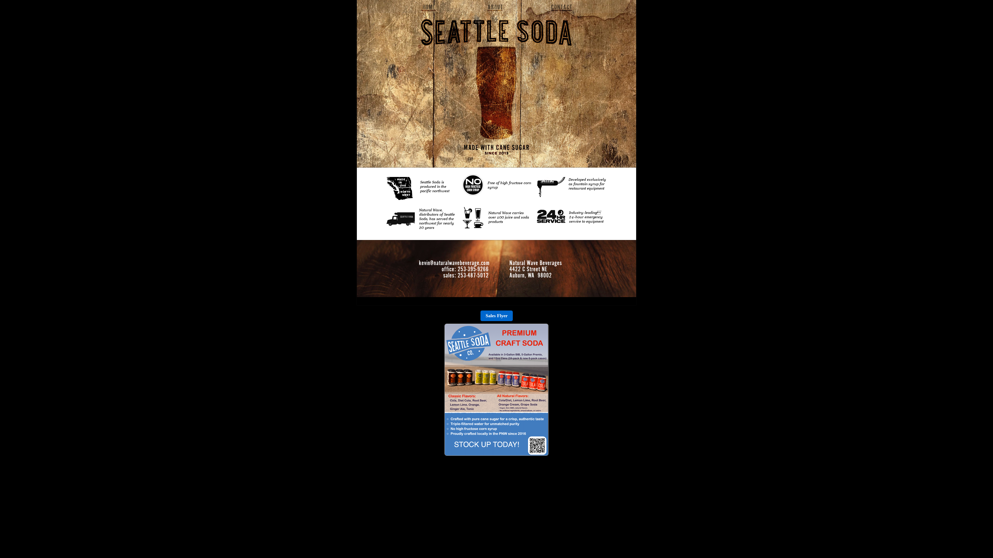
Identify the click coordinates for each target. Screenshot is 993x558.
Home (429, 7)
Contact (562, 7)
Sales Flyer (497, 315)
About (495, 7)
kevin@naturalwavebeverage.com (454, 263)
